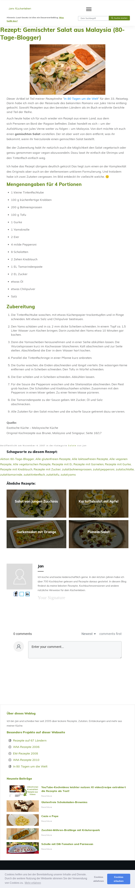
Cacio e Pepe (67, 820)
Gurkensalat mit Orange (36, 534)
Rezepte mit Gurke (118, 464)
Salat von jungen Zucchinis (36, 504)
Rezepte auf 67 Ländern (29, 740)
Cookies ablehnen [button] (98, 879)
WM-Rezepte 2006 (26, 747)
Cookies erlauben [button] (119, 879)
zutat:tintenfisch (34, 474)
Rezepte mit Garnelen (88, 464)
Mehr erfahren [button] (33, 882)
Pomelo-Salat (99, 534)
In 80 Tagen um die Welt (81, 99)
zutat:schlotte (125, 469)
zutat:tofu (52, 474)
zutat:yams (68, 474)
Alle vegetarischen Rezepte (32, 464)
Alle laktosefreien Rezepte (90, 459)
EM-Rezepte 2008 (25, 753)
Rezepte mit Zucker (47, 469)
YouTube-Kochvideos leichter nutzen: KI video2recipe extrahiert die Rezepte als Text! (67, 791)
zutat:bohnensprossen (77, 469)
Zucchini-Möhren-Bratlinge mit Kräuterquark (67, 834)
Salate (72, 445)
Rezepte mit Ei (62, 464)
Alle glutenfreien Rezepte (52, 459)
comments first (110, 634)
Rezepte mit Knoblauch (16, 469)
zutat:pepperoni (103, 469)
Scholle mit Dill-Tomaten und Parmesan (67, 848)
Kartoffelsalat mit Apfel (99, 504)
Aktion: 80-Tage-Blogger (17, 459)
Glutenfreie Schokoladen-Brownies (67, 806)
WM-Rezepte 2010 (26, 760)
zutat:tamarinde (11, 474)
